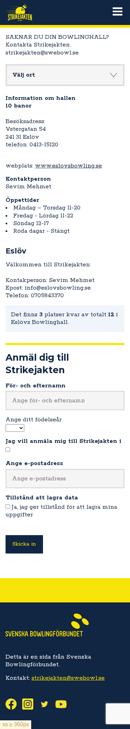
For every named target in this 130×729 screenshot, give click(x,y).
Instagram (30, 704)
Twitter (47, 704)
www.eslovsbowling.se (68, 166)
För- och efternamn (36, 385)
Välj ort (23, 75)
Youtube (63, 704)
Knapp (113, 75)
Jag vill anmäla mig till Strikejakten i (63, 441)
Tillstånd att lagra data (42, 497)
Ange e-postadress (34, 463)
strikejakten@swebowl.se (68, 678)
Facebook (14, 704)
